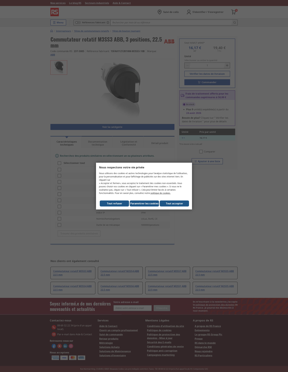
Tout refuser (114, 203)
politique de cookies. (161, 193)
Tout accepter (174, 203)
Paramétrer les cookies (144, 203)
